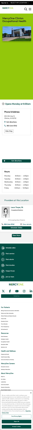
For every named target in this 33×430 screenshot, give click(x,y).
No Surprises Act (4, 329)
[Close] (31, 393)
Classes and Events (5, 354)
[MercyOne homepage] (8, 9)
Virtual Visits (3, 318)
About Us (3, 376)
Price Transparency (5, 326)
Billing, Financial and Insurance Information (10, 310)
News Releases (4, 336)
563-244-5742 (12, 126)
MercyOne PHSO (4, 344)
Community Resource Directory (7, 359)
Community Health (5, 384)
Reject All (16, 421)
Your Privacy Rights (16, 416)
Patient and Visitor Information (7, 313)
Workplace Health (5, 339)
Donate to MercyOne (5, 387)
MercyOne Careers (5, 366)
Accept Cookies (16, 426)
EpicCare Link (4, 347)
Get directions (11, 122)
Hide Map (8, 131)
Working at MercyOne (5, 369)
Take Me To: (4, 3)
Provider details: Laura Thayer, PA (16, 218)
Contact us (16, 296)
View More (17, 236)
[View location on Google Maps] (16, 147)
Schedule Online (21, 228)
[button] (30, 8)
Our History (3, 379)
